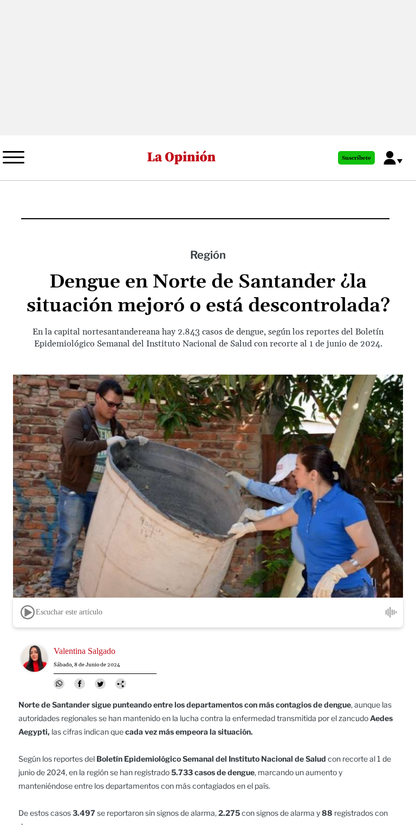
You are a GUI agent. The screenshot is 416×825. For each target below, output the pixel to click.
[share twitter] (100, 683)
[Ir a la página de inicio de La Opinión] (181, 157)
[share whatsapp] (59, 683)
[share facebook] (79, 683)
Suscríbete (356, 158)
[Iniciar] (28, 612)
